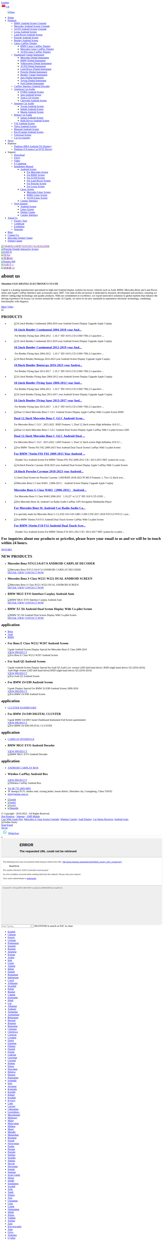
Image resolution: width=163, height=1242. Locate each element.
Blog (10, 232)
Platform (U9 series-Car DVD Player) (33, 149)
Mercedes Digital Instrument (34, 57)
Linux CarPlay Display (25, 43)
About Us (13, 218)
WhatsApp (13, 833)
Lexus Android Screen (25, 32)
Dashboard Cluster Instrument (29, 54)
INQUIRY (6, 549)
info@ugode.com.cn (18, 794)
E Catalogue (20, 163)
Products (12, 20)
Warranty (18, 229)
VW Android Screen (24, 123)
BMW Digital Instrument (33, 60)
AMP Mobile (33, 816)
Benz (10, 631)
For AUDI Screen (36, 177)
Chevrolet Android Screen (33, 100)
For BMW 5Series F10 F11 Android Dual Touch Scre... (50, 525)
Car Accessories (22, 137)
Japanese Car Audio (24, 103)
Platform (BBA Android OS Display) (32, 146)
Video (17, 160)
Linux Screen (27, 189)
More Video (7, 306)
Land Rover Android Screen (28, 34)
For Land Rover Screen (38, 180)
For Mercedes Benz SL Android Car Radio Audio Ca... (49, 508)
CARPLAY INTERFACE (21, 739)
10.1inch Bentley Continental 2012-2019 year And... (48, 347)
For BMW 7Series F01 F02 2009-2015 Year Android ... (49, 453)
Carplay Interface (29, 200)
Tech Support (21, 203)
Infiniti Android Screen (31, 109)
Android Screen (28, 169)
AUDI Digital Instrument (33, 66)
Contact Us (13, 235)
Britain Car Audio (23, 115)
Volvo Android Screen (25, 126)
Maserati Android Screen (26, 129)
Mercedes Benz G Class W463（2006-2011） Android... (50, 490)
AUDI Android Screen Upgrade (30, 29)
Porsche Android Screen (26, 37)
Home (11, 17)
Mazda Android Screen (32, 112)
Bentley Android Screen (26, 40)
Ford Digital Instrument (32, 83)
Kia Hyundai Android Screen (28, 132)
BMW (11, 637)
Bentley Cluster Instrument (33, 74)
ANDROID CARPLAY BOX (23, 767)
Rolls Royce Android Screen (34, 120)
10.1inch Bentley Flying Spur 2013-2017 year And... (48, 400)
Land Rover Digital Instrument (35, 69)
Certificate (19, 223)
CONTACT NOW (34, 572)
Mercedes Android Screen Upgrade (32, 26)
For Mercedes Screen (37, 172)
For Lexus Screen (36, 186)
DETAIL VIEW (16, 572)
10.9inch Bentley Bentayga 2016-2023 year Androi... (48, 365)
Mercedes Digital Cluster (20, 238)
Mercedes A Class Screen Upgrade (41, 819)
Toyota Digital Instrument (33, 80)
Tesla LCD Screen (29, 97)
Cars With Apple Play (12, 819)
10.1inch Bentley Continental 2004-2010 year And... (48, 329)
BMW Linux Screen (37, 195)
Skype (4, 828)
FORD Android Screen (32, 92)
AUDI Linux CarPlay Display (35, 52)
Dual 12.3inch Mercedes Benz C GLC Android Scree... (49, 418)
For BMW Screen (36, 175)
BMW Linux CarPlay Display (35, 46)
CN (7, 6)
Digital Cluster (27, 212)
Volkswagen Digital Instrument (36, 63)
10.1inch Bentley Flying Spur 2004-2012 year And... (48, 382)
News (11, 140)
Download (19, 155)
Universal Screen (22, 135)
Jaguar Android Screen (31, 117)
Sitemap (21, 816)
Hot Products (7, 816)
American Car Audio (24, 89)
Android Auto (121, 819)
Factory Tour (20, 220)
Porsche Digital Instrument (33, 72)
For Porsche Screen (36, 183)
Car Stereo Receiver (103, 819)
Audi (10, 634)
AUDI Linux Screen (37, 198)
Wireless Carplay (68, 819)
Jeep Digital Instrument (32, 77)
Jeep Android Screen (30, 94)
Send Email (7, 825)
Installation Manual (23, 166)
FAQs (17, 157)
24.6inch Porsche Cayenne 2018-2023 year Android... (49, 471)
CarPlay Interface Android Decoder (32, 86)
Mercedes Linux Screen (39, 192)
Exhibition (19, 226)
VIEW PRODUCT (17, 652)
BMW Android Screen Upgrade (30, 23)
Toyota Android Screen (32, 106)
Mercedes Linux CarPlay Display (37, 49)
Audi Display (85, 819)
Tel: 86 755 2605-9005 (19, 788)
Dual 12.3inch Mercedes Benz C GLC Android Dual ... (49, 436)
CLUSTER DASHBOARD (22, 707)
